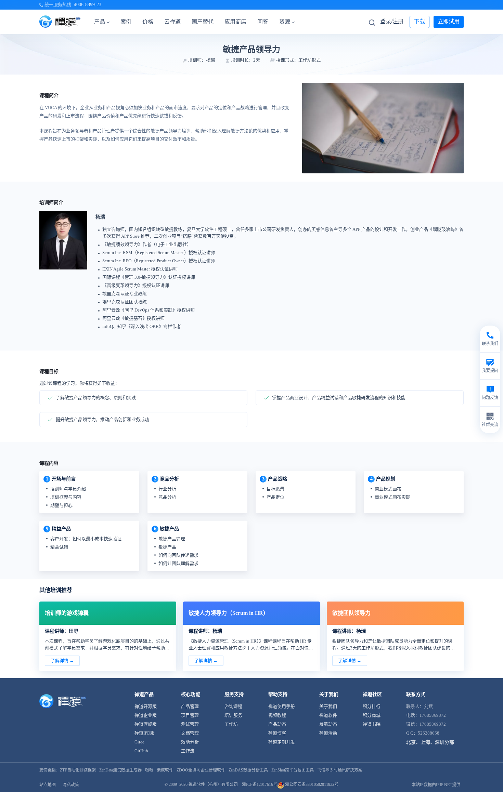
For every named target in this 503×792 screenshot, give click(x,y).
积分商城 (372, 715)
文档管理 (190, 733)
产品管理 (190, 706)
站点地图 (47, 784)
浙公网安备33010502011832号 (311, 784)
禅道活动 (328, 733)
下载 (419, 21)
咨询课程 (233, 706)
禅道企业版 (145, 715)
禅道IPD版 (144, 733)
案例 (125, 22)
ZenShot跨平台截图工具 (292, 770)
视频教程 (277, 715)
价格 (147, 22)
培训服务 (233, 715)
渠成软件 (165, 770)
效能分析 (190, 741)
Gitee (139, 741)
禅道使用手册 (281, 706)
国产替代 (203, 22)
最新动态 (328, 724)
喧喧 (149, 770)
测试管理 (190, 724)
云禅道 (172, 22)
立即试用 (449, 21)
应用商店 (235, 22)
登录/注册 (391, 21)
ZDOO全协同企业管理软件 (201, 770)
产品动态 (277, 724)
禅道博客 (277, 733)
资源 (284, 22)
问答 (262, 22)
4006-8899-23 (87, 4)
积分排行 (372, 706)
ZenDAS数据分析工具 (248, 770)
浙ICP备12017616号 (259, 784)
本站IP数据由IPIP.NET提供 (436, 784)
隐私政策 (71, 784)
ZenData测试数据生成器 (120, 770)
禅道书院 (372, 724)
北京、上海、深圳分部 (430, 742)
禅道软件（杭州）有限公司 (213, 784)
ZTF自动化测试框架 (78, 770)
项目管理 (190, 715)
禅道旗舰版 (145, 724)
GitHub (141, 750)
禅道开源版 (145, 706)
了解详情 (59, 660)
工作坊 (231, 724)
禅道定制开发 (281, 741)
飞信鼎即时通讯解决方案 (339, 770)
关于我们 (328, 706)
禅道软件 (328, 715)
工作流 (187, 750)
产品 (99, 22)
